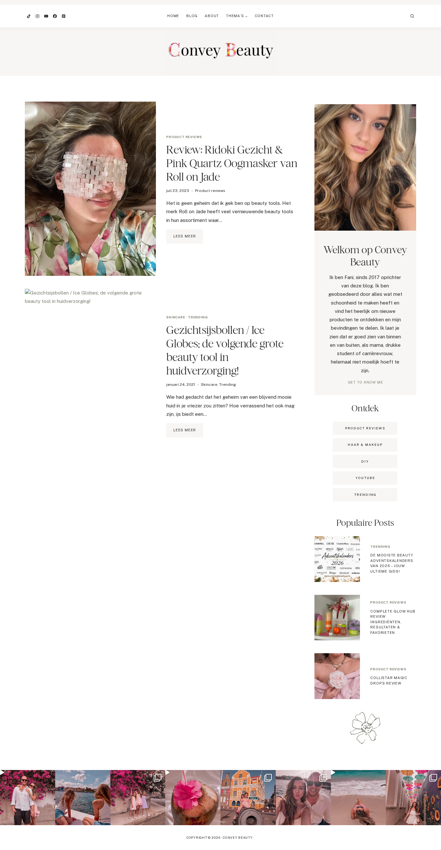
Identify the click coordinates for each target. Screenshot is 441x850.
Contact (264, 16)
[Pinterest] (63, 16)
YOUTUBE (365, 478)
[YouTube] (46, 16)
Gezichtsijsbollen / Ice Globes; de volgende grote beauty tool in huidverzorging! (224, 350)
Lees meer (188, 239)
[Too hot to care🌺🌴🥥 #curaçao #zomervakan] (413, 797)
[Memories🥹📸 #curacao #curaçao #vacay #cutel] (248, 797)
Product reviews (184, 137)
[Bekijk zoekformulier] (412, 16)
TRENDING (365, 494)
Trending (198, 317)
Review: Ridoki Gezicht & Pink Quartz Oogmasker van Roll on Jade (231, 163)
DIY (365, 461)
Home (173, 16)
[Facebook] (55, 16)
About (212, 16)
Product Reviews (365, 428)
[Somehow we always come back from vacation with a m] (303, 797)
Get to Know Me (365, 382)
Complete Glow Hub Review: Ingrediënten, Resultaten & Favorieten (392, 622)
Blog (192, 16)
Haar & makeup (365, 444)
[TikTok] (29, 16)
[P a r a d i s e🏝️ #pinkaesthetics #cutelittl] (82, 797)
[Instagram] (37, 16)
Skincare (175, 317)
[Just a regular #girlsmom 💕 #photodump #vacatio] (138, 797)
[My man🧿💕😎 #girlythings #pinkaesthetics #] (27, 797)
